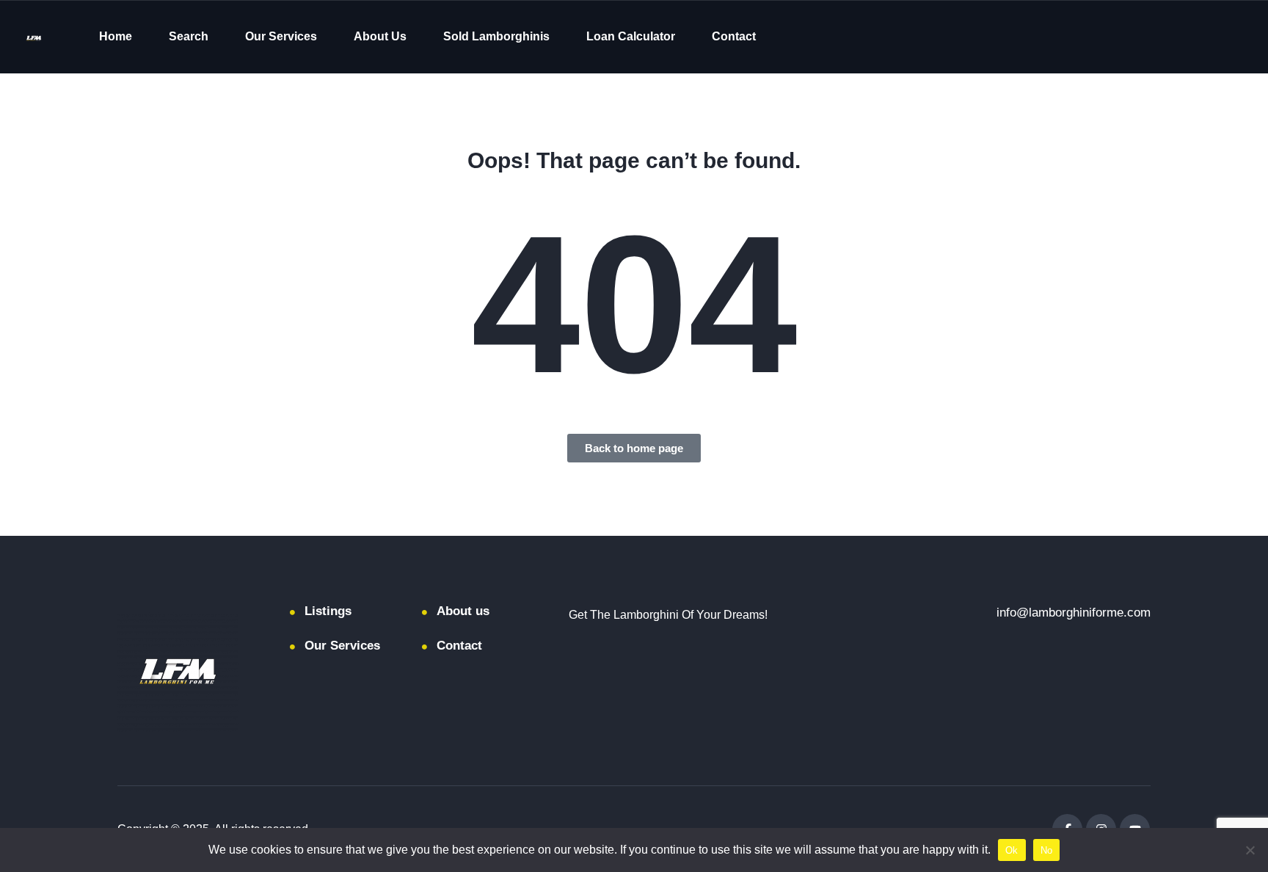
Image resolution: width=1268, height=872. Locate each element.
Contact (734, 36)
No (1047, 850)
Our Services (281, 36)
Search (188, 36)
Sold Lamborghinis (496, 36)
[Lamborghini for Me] (33, 37)
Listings (328, 611)
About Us (380, 36)
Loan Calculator (630, 36)
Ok (1012, 850)
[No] (1249, 850)
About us (463, 611)
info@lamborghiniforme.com (1073, 613)
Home (115, 36)
